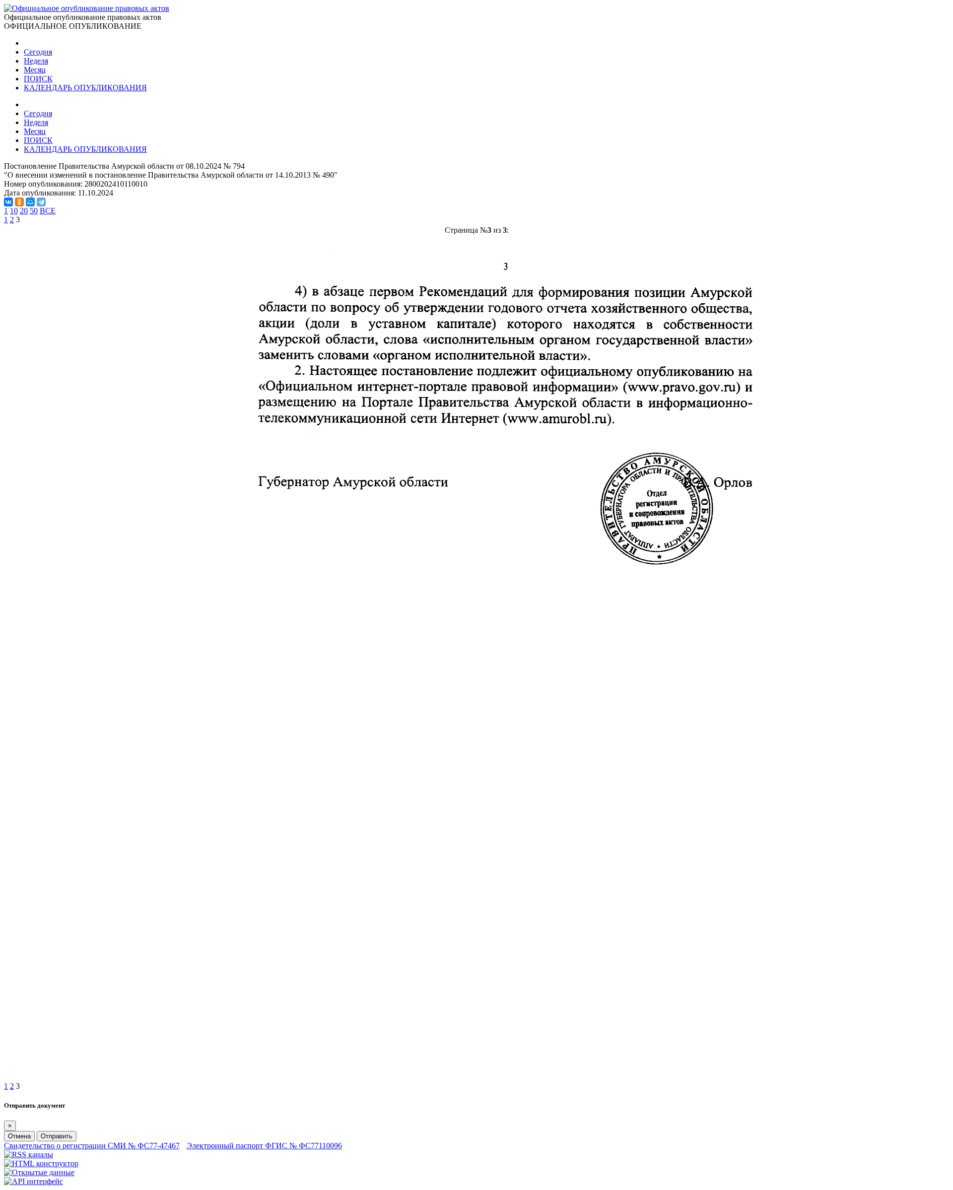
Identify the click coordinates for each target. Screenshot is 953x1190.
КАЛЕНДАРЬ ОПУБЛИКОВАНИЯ (85, 87)
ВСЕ (48, 210)
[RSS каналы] (28, 1154)
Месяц (35, 70)
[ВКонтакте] (8, 202)
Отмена (19, 1136)
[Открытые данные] (39, 1172)
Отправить (56, 1136)
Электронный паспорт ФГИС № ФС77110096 (264, 1145)
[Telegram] (41, 202)
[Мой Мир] (30, 202)
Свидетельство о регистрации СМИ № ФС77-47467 (92, 1145)
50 (34, 210)
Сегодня (38, 52)
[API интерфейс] (33, 1181)
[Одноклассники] (19, 202)
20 (24, 210)
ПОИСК (38, 78)
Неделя (36, 61)
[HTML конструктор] (41, 1163)
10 (14, 210)
